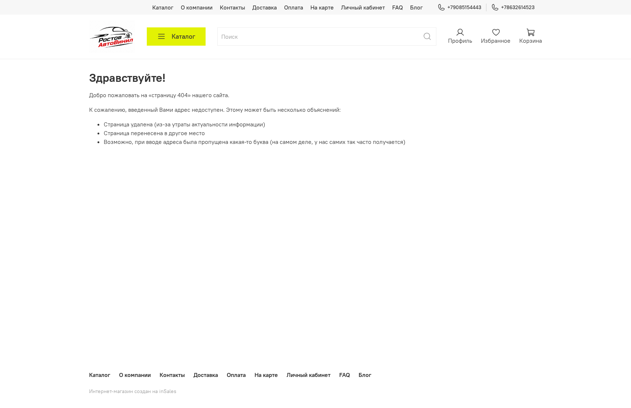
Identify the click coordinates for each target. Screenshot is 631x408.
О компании (197, 7)
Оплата (293, 7)
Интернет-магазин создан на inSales (132, 391)
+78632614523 (518, 7)
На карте (322, 7)
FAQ (397, 7)
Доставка (264, 7)
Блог (416, 7)
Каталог (162, 7)
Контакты (232, 7)
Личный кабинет (363, 7)
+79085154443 (464, 7)
